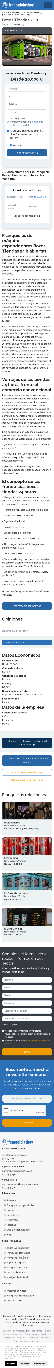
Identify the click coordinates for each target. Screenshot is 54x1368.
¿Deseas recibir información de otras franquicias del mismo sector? (26, 134)
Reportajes (13, 1215)
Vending (17, 145)
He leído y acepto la (26, 123)
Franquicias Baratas (17, 1267)
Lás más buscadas (17, 1272)
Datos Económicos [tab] (14, 642)
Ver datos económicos (26, 215)
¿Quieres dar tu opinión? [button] (15, 631)
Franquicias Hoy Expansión (21, 1295)
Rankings (11, 1200)
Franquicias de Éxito (17, 1257)
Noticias (11, 1210)
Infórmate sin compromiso (27, 606)
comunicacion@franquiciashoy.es (20, 1184)
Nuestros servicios (16, 1290)
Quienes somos (34, 1331)
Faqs (9, 1234)
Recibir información (26, 152)
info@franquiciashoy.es (14, 1155)
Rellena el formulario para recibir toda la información (27, 743)
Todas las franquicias (18, 1248)
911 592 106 (8, 1158)
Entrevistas (13, 1220)
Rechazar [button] (24, 1363)
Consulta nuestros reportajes (27, 780)
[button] (48, 50)
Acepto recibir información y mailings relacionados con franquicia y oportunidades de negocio (28, 1034)
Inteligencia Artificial (17, 1277)
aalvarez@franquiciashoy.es (17, 1171)
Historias (11, 1225)
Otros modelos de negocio (27, 1341)
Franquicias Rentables (18, 1253)
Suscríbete (27, 1122)
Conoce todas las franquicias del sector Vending (27, 760)
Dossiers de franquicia (37, 1338)
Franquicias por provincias (20, 1205)
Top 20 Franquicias (17, 1262)
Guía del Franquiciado (18, 1229)
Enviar (27, 1051)
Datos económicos (13, 30)
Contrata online (15, 1300)
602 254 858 (9, 1174)
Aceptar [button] (11, 1363)
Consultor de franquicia (14, 1331)
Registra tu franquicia (14, 1338)
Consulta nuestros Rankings (27, 772)
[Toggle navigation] (48, 5)
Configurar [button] (39, 1363)
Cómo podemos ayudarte (37, 1334)
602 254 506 (9, 1187)
